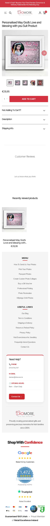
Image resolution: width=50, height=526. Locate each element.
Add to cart (29, 99)
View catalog (5, 13)
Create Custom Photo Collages (25, 279)
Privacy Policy (25, 333)
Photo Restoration (25, 293)
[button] (44, 53)
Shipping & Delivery (25, 323)
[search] (10, 13)
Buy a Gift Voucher (25, 283)
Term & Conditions (25, 318)
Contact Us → (16, 397)
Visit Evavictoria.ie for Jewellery (25, 337)
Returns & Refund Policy (25, 328)
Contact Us (25, 347)
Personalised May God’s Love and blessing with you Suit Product (14, 241)
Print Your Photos (25, 269)
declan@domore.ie (16, 377)
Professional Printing (25, 288)
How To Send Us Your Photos (25, 264)
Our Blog (25, 313)
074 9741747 (14, 368)
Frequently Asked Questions (25, 342)
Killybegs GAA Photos (25, 298)
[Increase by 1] (7, 97)
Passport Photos (25, 274)
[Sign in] (40, 13)
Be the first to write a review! (25, 183)
